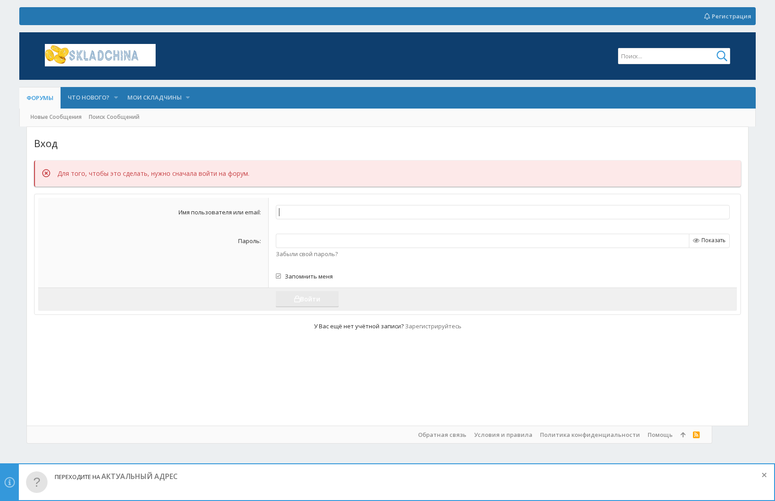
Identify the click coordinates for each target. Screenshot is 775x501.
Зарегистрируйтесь (433, 326)
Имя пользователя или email (219, 212)
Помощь (660, 435)
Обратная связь (442, 435)
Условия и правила (503, 435)
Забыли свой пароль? (307, 254)
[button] (115, 97)
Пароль (249, 241)
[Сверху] (683, 434)
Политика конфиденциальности (590, 435)
